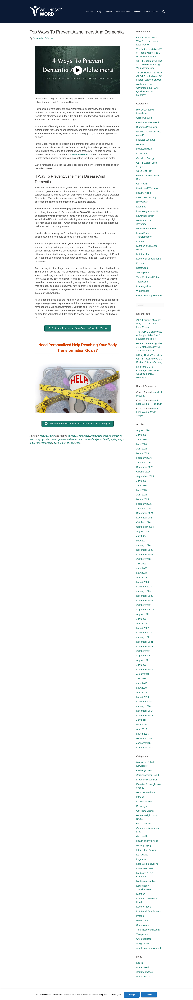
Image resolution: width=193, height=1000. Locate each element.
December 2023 (144, 550)
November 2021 (144, 646)
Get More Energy (145, 158)
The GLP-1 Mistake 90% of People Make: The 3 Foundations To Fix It (149, 53)
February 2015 (144, 738)
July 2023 (141, 563)
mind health (51, 439)
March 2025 (142, 499)
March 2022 (142, 628)
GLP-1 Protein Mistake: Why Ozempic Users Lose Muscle (148, 41)
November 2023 (144, 554)
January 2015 (143, 743)
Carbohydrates (144, 118)
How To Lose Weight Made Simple (147, 412)
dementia (117, 436)
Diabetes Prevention (147, 127)
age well (72, 436)
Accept (132, 994)
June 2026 (141, 439)
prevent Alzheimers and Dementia (76, 439)
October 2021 (143, 651)
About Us (89, 12)
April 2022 (141, 623)
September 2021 (145, 655)
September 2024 (145, 527)
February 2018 (144, 701)
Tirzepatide (142, 281)
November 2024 (144, 517)
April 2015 (141, 729)
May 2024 (141, 540)
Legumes (141, 206)
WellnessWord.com (82, 154)
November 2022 (144, 600)
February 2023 (144, 586)
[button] (77, 70)
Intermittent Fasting (146, 197)
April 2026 (141, 448)
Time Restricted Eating (148, 277)
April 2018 (141, 692)
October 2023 (143, 559)
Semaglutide (142, 272)
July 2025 (141, 481)
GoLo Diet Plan (144, 171)
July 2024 (141, 536)
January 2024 (143, 545)
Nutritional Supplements (148, 258)
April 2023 (141, 577)
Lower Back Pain (145, 216)
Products (108, 12)
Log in (139, 963)
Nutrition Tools (143, 254)
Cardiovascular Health (148, 122)
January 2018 (143, 706)
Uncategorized (144, 286)
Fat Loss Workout (145, 139)
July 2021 (141, 665)
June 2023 (141, 568)
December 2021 (144, 642)
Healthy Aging (47, 436)
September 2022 (145, 609)
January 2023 (143, 591)
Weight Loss (142, 291)
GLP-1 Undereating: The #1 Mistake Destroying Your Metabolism (149, 64)
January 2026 (143, 462)
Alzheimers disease (100, 436)
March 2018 (142, 697)
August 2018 (143, 674)
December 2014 (144, 747)
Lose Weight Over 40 (147, 211)
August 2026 (143, 430)
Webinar (137, 12)
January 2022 (143, 637)
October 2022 (143, 605)
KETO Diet (142, 202)
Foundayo (141, 153)
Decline (149, 994)
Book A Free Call (151, 12)
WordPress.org (144, 976)
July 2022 (141, 619)
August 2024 (143, 531)
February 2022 (144, 632)
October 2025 (143, 471)
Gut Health (142, 183)
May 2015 (141, 724)
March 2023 (142, 582)
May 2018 (141, 688)
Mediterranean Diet (146, 228)
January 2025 (143, 508)
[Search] (161, 12)
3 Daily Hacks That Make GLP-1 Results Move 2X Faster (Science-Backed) (149, 76)
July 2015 (141, 720)
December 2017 (144, 710)
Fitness (140, 144)
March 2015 (142, 733)
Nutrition (140, 241)
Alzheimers (83, 436)
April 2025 (141, 494)
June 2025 (141, 485)
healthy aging (37, 439)
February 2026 (144, 458)
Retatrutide (142, 268)
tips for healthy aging (106, 439)
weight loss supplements (149, 295)
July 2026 (141, 435)
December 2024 (144, 513)
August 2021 (143, 660)
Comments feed (144, 972)
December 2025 (144, 467)
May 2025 (141, 490)
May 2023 (141, 573)
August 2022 (143, 614)
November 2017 (144, 715)
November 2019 (144, 669)
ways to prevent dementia (67, 443)
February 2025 (144, 504)
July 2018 (141, 678)
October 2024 (143, 522)
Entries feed (142, 967)
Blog (99, 12)
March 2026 (142, 453)
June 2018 (141, 683)
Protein (140, 263)
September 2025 (145, 476)
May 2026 (141, 444)
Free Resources (123, 12)
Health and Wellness (147, 188)
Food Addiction (144, 149)
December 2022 (144, 596)
